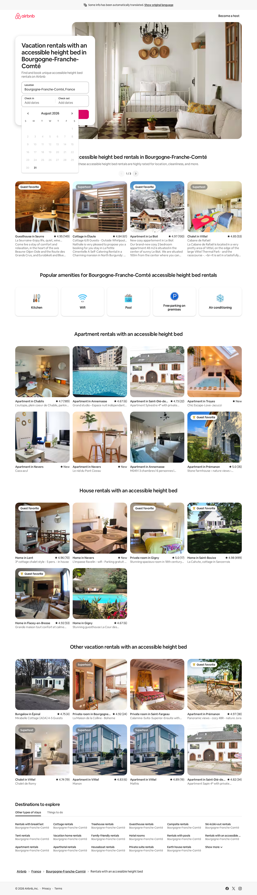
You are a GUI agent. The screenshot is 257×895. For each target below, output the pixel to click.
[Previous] (122, 174)
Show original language (158, 5)
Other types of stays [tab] (28, 812)
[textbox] (38, 102)
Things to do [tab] (55, 812)
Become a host (228, 16)
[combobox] (55, 89)
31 (35, 167)
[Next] (136, 174)
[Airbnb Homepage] (25, 16)
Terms (58, 888)
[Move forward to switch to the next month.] (72, 113)
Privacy (46, 888)
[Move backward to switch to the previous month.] (28, 113)
